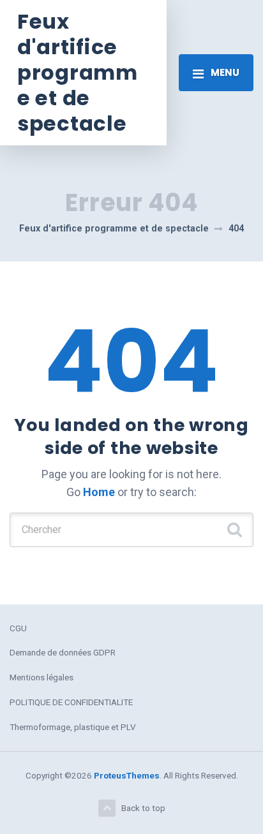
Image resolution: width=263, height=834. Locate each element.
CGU (18, 628)
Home (99, 492)
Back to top (143, 808)
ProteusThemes (127, 775)
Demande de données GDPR (63, 652)
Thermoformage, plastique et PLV (73, 727)
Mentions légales (41, 677)
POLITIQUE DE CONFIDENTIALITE (71, 702)
